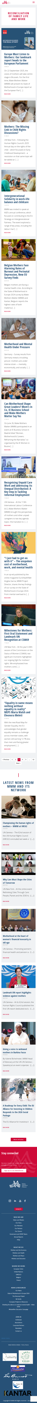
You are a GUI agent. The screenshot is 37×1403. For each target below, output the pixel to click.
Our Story (18, 1223)
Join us (18, 1317)
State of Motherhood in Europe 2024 (18, 1293)
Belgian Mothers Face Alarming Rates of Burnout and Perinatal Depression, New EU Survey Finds (16, 271)
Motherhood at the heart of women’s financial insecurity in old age (17, 939)
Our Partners (18, 1228)
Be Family (18, 1299)
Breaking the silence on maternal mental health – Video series (18, 1305)
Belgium (18, 1277)
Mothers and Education (18, 1258)
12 (33, 759)
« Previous (6, 759)
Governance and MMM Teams (18, 1234)
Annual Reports (18, 1237)
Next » (18, 763)
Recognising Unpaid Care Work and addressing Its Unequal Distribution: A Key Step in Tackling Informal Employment (18, 488)
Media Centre (5, 1338)
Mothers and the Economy (18, 1250)
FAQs (18, 1240)
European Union (18, 1269)
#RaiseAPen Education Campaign (18, 1309)
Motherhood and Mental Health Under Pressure (18, 345)
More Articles (19, 1139)
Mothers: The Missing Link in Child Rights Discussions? (16, 130)
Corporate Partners (18, 1325)
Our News (19, 1290)
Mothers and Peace (18, 1256)
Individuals (18, 1320)
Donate (18, 1209)
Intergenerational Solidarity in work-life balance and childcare (16, 199)
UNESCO (18, 1274)
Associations (18, 1322)
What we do (18, 1247)
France (18, 1280)
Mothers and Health (18, 1253)
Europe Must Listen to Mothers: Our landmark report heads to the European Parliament (17, 58)
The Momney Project (18, 1296)
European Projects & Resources (18, 1302)
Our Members (18, 1225)
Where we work (18, 1266)
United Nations (18, 1272)
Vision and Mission (18, 1220)
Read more (7, 94)
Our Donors (18, 1231)
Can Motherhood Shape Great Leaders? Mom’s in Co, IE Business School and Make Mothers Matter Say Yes (18, 410)
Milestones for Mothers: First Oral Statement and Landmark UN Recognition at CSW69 (18, 635)
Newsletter (18, 1328)
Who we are (18, 1217)
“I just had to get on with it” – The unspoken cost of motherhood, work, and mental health (18, 562)
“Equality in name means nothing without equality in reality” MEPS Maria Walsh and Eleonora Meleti (18, 709)
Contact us (18, 1331)
